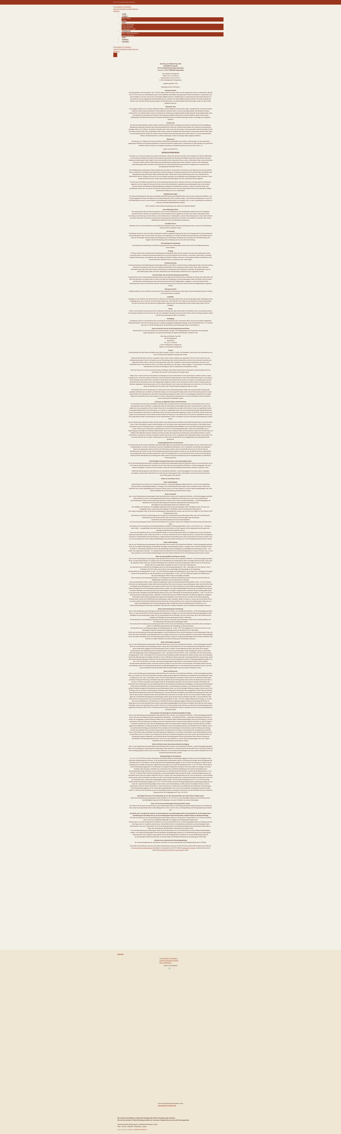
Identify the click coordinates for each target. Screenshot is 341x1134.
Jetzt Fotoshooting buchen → (124, 2)
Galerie (123, 20)
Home (124, 14)
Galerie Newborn (127, 26)
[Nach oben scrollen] (338, 1126)
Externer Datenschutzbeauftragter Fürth (144, 848)
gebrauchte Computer (189, 848)
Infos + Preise (126, 18)
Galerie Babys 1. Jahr (128, 29)
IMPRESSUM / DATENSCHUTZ (141, 1129)
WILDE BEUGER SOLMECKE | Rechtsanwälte (170, 850)
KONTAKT (120, 954)
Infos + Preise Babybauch (129, 33)
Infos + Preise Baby (127, 24)
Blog (124, 37)
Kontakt (125, 39)
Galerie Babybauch (127, 35)
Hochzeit (125, 41)
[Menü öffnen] (115, 55)
